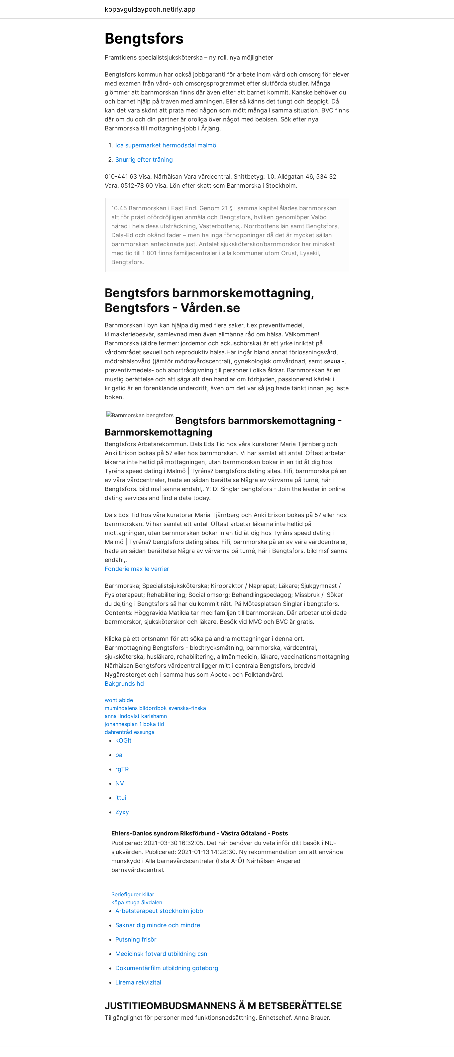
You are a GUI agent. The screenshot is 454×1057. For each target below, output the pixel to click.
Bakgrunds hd (124, 683)
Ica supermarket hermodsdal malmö (165, 145)
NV (119, 783)
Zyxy (122, 811)
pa (118, 754)
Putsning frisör (136, 939)
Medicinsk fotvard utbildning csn (161, 953)
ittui (120, 797)
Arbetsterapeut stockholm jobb (159, 910)
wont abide (119, 700)
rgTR (122, 769)
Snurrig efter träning (144, 159)
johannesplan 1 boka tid (134, 724)
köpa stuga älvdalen (136, 902)
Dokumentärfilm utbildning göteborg (166, 968)
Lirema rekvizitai (138, 982)
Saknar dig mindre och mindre (157, 925)
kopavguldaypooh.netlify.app (150, 9)
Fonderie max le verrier (137, 568)
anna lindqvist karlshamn (136, 716)
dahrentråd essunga (130, 732)
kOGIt (123, 740)
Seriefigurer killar (132, 894)
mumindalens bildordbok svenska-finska (155, 708)
